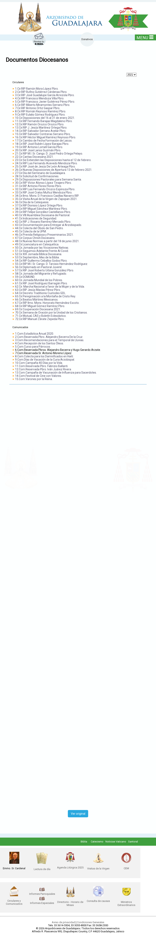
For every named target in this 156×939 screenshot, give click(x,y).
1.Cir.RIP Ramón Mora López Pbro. (36, 88)
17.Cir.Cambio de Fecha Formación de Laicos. (43, 140)
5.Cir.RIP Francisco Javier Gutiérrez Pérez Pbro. (45, 101)
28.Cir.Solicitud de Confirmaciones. (37, 176)
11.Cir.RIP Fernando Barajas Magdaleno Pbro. (44, 121)
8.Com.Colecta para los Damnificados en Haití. (44, 356)
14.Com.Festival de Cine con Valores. (38, 375)
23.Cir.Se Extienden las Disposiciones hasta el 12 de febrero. (53, 160)
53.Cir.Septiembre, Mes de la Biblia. (37, 257)
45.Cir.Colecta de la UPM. (31, 231)
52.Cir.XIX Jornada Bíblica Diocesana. (38, 254)
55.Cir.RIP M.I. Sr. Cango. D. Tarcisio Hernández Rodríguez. (51, 263)
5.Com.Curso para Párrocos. (33, 346)
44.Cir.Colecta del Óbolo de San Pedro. (39, 228)
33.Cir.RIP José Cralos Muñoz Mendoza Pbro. (43, 192)
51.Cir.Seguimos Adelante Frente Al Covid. (42, 250)
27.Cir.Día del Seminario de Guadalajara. (40, 173)
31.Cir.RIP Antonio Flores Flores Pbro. (38, 186)
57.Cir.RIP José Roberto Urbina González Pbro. (44, 270)
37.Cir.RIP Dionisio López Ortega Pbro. (39, 205)
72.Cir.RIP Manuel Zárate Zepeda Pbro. (39, 319)
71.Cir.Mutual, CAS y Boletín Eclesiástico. (40, 315)
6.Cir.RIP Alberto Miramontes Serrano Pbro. (42, 104)
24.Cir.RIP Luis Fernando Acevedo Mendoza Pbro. (46, 163)
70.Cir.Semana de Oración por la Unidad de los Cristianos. (51, 312)
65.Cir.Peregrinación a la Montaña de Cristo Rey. (45, 296)
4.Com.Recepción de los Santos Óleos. (39, 343)
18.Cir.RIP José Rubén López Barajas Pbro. (42, 143)
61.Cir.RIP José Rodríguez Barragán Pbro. (41, 283)
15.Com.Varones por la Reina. (34, 379)
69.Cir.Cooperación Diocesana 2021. (38, 309)
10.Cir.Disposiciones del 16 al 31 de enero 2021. (45, 117)
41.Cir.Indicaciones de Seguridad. (36, 218)
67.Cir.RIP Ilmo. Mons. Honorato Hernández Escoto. (47, 302)
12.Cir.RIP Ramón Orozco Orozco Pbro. (39, 124)
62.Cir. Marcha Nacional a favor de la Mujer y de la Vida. (50, 286)
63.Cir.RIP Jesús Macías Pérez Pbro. (38, 289)
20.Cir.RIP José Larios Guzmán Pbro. (38, 150)
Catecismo (97, 841)
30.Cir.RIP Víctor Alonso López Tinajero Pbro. (43, 182)
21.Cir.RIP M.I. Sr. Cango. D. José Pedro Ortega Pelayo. (49, 153)
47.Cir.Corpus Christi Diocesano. (35, 238)
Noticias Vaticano (115, 841)
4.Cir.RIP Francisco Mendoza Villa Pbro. (39, 98)
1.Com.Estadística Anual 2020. (34, 333)
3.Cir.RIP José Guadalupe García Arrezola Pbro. (45, 95)
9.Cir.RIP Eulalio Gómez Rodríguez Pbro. (40, 114)
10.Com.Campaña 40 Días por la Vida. (39, 362)
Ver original (78, 813)
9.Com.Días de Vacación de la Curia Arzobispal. (45, 359)
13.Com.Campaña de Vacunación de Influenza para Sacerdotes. (56, 372)
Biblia (84, 841)
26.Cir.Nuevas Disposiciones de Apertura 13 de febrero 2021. (53, 169)
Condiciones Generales (90, 922)
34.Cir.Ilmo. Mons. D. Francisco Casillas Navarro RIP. (47, 195)
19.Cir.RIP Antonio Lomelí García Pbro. (39, 147)
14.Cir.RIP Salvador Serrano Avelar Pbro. (40, 130)
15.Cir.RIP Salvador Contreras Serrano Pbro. (43, 134)
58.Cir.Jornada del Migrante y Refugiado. (41, 273)
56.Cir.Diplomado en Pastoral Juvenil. (38, 267)
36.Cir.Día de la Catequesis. (32, 202)
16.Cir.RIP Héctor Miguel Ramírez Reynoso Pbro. (45, 137)
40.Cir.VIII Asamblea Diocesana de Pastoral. (42, 215)
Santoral (133, 841)
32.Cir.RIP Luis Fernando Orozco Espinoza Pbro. (45, 189)
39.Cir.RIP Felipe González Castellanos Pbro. (43, 212)
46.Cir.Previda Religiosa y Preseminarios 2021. (44, 234)
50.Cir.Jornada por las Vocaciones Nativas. (42, 247)
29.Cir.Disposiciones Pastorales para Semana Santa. (48, 179)
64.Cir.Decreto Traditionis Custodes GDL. (40, 293)
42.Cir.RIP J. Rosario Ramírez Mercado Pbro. (43, 221)
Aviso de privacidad (63, 922)
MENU (142, 37)
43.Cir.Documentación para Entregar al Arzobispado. (48, 225)
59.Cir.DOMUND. (25, 276)
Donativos (87, 39)
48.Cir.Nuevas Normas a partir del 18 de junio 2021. (47, 241)
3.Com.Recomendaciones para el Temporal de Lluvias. (49, 340)
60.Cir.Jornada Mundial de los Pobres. (39, 280)
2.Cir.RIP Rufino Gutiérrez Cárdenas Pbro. (41, 91)
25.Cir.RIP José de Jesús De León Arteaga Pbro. (45, 166)
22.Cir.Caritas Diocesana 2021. (34, 156)
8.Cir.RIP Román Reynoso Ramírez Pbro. (40, 111)
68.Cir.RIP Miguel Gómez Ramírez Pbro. (40, 306)
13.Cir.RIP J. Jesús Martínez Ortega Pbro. (41, 127)
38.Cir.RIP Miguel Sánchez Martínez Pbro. (41, 208)
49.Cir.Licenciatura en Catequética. (37, 244)
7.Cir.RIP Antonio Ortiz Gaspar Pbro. (37, 108)
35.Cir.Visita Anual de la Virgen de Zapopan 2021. (46, 199)
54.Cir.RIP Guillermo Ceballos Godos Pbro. (41, 260)
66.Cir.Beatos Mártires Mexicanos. (36, 299)
